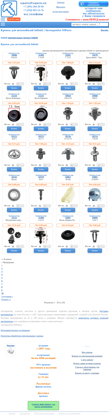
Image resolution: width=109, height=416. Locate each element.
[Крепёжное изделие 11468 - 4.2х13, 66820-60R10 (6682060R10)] (41, 243)
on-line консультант (61, 12)
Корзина (104, 30)
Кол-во (7, 84)
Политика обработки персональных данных (22, 336)
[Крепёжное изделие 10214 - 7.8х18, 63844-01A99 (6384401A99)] (95, 162)
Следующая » (7, 296)
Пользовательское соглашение (15, 330)
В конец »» (6, 299)
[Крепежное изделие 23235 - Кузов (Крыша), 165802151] (41, 121)
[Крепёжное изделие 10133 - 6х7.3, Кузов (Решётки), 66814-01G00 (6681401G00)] (41, 162)
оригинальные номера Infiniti (23, 37)
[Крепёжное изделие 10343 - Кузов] (14, 203)
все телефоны (33, 14)
